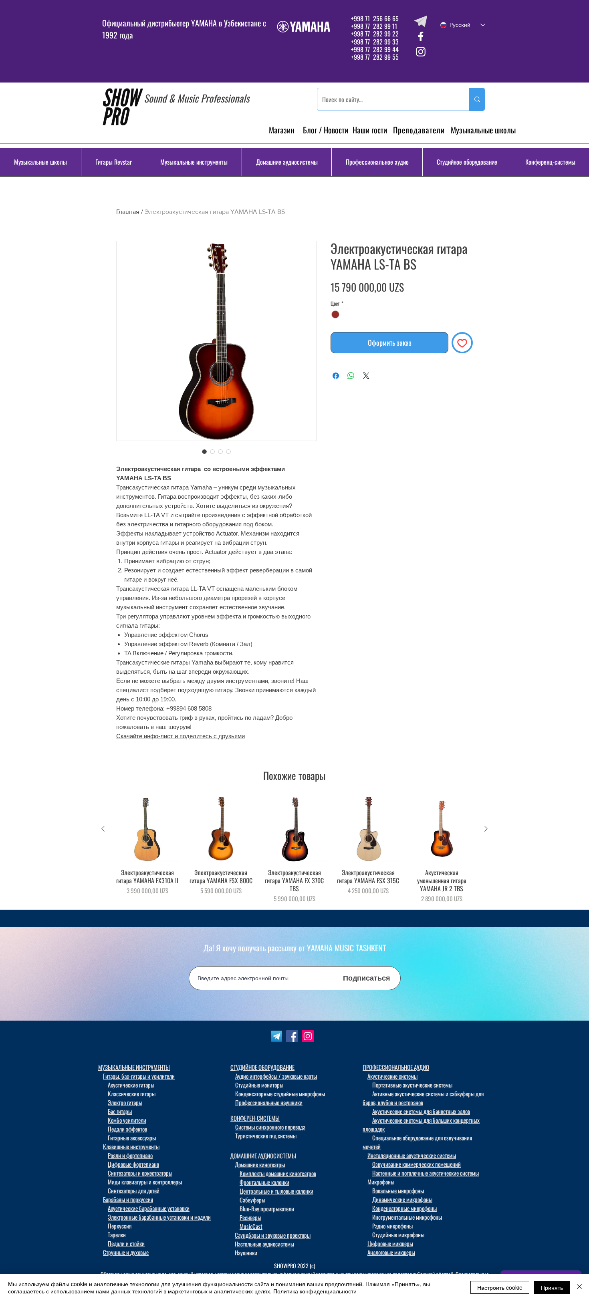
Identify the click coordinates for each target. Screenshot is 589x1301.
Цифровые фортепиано (133, 1164)
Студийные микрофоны (398, 1234)
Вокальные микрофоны (398, 1190)
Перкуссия (119, 1225)
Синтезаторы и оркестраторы (140, 1172)
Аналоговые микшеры (391, 1252)
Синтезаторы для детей (133, 1190)
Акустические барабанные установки (149, 1208)
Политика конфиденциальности (315, 1291)
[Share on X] (366, 376)
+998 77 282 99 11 (374, 26)
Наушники (246, 1252)
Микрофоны (380, 1181)
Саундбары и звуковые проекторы (273, 1235)
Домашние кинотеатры (260, 1164)
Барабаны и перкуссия (128, 1199)
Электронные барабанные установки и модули (159, 1216)
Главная (127, 211)
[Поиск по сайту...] (477, 99)
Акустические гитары (131, 1084)
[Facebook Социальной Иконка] (292, 1036)
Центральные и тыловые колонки (276, 1190)
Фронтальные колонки (264, 1182)
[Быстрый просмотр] (147, 829)
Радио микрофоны (392, 1225)
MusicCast (251, 1226)
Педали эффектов (127, 1128)
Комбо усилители (127, 1120)
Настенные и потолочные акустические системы (425, 1172)
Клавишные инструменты (131, 1146)
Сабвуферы (252, 1199)
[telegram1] (276, 1036)
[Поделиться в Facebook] (336, 376)
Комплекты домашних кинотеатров (278, 1173)
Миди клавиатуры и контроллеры (145, 1181)
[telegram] (420, 21)
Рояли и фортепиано (130, 1155)
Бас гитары (120, 1111)
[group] (294, 849)
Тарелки (117, 1234)
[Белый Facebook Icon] (420, 36)
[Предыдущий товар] (103, 829)
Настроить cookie (499, 1287)
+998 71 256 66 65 (374, 18)
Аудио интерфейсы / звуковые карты (276, 1075)
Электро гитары (125, 1102)
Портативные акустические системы (412, 1084)
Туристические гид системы (266, 1135)
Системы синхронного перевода (270, 1126)
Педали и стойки (126, 1243)
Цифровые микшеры (390, 1243)
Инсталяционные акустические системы (411, 1155)
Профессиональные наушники (269, 1102)
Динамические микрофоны (402, 1199)
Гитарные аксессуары (132, 1137)
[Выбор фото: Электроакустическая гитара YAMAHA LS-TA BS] (204, 451)
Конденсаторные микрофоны (404, 1208)
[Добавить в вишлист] (462, 342)
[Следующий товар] (486, 829)
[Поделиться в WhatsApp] (351, 376)
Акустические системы (392, 1075)
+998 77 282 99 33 (375, 41)
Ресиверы (250, 1217)
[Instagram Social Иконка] (308, 1036)
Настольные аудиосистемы (264, 1243)
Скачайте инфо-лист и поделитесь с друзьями (180, 736)
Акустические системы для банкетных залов (421, 1111)
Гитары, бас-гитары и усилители (139, 1075)
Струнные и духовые (126, 1252)
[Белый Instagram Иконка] (420, 51)
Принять (552, 1287)
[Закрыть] (579, 1287)
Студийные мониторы (259, 1084)
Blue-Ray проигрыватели (267, 1208)
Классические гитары (131, 1093)
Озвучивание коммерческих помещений (416, 1164)
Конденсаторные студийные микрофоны (280, 1093)
